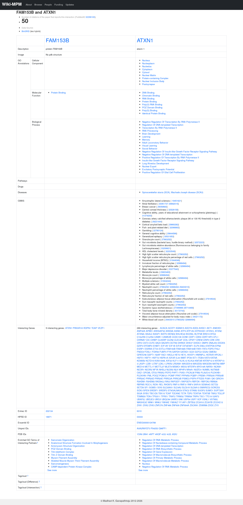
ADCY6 (188, 328)
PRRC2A (168, 378)
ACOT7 (171, 328)
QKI (213, 378)
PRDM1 (202, 375)
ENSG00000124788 (146, 422)
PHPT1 (175, 372)
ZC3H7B (208, 402)
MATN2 (216, 363)
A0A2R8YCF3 (143, 428)
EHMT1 (156, 345)
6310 (139, 411)
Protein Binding (58, 92)
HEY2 (177, 354)
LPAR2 (168, 363)
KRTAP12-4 (208, 360)
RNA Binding (148, 98)
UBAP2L (141, 399)
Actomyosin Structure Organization (68, 445)
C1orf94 (150, 336)
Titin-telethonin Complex (62, 451)
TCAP (94, 328)
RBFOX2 (205, 381)
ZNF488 (167, 405)
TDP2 (189, 393)
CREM (199, 339)
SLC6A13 (194, 387)
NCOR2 (148, 369)
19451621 (176, 200)
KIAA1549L (160, 360)
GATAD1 (184, 351)
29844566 (171, 233)
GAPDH (176, 351)
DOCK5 (221, 342)
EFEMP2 (148, 345)
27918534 (210, 298)
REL (161, 384)
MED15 (140, 366)
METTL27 (159, 366)
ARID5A (169, 330)
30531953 (168, 236)
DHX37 (189, 342)
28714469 (188, 307)
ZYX (216, 405)
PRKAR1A (78, 328)
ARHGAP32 (159, 330)
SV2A (139, 393)
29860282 (173, 224)
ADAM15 (180, 328)
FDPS (211, 348)
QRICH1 (220, 378)
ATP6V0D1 (200, 330)
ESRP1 (140, 348)
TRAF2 (172, 396)
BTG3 (213, 333)
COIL (185, 339)
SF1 (146, 387)
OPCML (147, 372)
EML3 (202, 345)
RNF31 (183, 384)
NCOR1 (140, 369)
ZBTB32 (191, 402)
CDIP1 (192, 336)
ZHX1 (139, 405)
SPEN (146, 390)
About (29, 4)
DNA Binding (148, 92)
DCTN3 (173, 342)
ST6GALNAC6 (175, 390)
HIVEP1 (191, 354)
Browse (38, 4)
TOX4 (149, 396)
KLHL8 (191, 360)
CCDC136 (176, 336)
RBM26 (213, 381)
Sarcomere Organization (62, 439)
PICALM (190, 372)
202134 (49, 411)
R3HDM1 (141, 381)
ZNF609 (175, 405)
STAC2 (185, 390)
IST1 (194, 357)
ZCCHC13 (218, 402)
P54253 (154, 428)
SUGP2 (201, 390)
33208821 (165, 248)
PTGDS (200, 378)
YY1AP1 (183, 402)
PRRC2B (177, 378)
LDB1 (148, 363)
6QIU (174, 434)
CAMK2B (166, 336)
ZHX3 (152, 405)
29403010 (184, 286)
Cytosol (145, 72)
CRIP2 (206, 339)
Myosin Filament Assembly (64, 457)
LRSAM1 (177, 363)
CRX (217, 339)
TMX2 (214, 393)
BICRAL (190, 333)
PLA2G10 (205, 372)
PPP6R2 (186, 375)
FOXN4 (155, 351)
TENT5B (206, 393)
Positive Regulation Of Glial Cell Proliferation (163, 172)
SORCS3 (215, 387)
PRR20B (219, 375)
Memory (146, 139)
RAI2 (167, 381)
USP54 (186, 399)
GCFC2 (198, 351)
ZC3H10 (200, 402)
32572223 (199, 242)
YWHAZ (174, 402)
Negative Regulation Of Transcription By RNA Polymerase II (171, 121)
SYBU (146, 393)
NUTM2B (215, 369)
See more (52, 470)
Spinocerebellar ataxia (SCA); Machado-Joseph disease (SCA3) (172, 192)
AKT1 (209, 328)
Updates (70, 4)
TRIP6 (196, 396)
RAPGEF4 (186, 381)
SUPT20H (218, 390)
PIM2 (197, 372)
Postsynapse (148, 84)
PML (149, 375)
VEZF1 (101, 328)
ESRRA (148, 348)
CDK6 (198, 336)
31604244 (165, 280)
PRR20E (159, 378)
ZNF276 (159, 405)
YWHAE (165, 402)
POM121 (163, 375)
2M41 (145, 434)
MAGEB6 (207, 363)
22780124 (157, 230)
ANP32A (141, 330)
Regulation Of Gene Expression (157, 451)
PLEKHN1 (142, 375)
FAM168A (181, 348)
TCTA (183, 393)
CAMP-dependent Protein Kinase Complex (71, 466)
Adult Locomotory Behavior (155, 142)
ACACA (163, 328)
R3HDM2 (150, 381)
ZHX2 (145, 405)
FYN (169, 351)
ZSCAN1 (194, 405)
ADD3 (195, 328)
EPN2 (218, 345)
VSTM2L (214, 399)
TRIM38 (188, 396)
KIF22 (169, 360)
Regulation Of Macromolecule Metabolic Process (165, 460)
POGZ (155, 375)
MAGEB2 (197, 363)
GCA (191, 351)
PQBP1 (194, 375)
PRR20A (210, 375)
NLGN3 (169, 369)
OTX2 (154, 372)
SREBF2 (163, 390)
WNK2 (158, 402)
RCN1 (155, 384)
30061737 (163, 203)
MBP (222, 363)
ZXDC (211, 405)
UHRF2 (174, 399)
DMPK (205, 342)
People (48, 4)
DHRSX (181, 342)
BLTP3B (198, 333)
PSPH (193, 378)
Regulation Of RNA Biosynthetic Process (162, 448)
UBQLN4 (166, 399)
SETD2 (214, 384)
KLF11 (176, 360)
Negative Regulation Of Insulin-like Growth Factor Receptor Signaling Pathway (179, 151)
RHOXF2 (168, 384)
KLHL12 (183, 360)
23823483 (165, 272)
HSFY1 (147, 357)
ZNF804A (184, 405)
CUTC (152, 342)
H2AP (158, 354)
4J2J (164, 434)
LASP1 (142, 363)
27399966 (178, 307)
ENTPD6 (210, 345)
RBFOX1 (196, 381)
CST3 (145, 342)
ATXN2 (218, 330)
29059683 (162, 206)
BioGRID (26, 31)
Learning (146, 136)
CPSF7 (192, 339)
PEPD (168, 372)
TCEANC (176, 393)
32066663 (174, 227)
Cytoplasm (147, 69)
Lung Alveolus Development (155, 163)
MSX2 (184, 366)
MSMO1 (176, 366)
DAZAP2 (165, 342)
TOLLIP (221, 393)
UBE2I (158, 399)
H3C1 (163, 354)
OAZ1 (139, 372)
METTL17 (149, 366)
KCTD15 (150, 360)
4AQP (158, 434)
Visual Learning (149, 145)
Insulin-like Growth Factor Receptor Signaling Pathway (168, 160)
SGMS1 (153, 387)
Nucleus (146, 60)
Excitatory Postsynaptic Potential (158, 169)
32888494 (181, 263)
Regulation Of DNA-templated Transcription (162, 124)
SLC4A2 (177, 387)
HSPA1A (164, 357)
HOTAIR (210, 354)
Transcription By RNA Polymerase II (159, 127)
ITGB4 (201, 357)
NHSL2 (162, 369)
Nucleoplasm (148, 63)
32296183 (90, 17)
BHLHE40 (180, 333)
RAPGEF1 (176, 381)
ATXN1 (145, 40)
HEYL (183, 354)
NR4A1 (189, 369)
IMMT (183, 357)
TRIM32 (180, 396)
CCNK (185, 336)
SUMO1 (209, 390)
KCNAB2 (141, 360)
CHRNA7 (141, 339)
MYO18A (201, 366)
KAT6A (213, 357)
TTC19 (208, 396)
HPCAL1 (218, 354)
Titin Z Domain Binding (62, 454)
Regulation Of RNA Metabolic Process (160, 439)
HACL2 (170, 354)
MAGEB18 (187, 363)
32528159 (173, 209)
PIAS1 (182, 372)
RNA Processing (150, 130)
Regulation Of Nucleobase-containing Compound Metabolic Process (174, 442)
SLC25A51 (168, 387)
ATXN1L (210, 330)
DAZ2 (158, 342)
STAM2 (193, 390)
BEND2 (171, 333)
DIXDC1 (197, 342)
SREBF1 (154, 390)
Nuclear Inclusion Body (153, 81)
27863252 (166, 239)
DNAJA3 (213, 342)
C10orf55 (141, 336)
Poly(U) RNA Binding (152, 104)
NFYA (155, 369)
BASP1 (156, 333)
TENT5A (197, 393)
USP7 (194, 399)
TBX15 (161, 393)
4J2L (169, 434)
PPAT (178, 375)
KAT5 (207, 357)
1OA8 (139, 434)
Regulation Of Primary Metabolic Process (162, 457)
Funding (58, 4)
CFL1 (215, 336)
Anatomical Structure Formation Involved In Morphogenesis (79, 442)
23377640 (173, 269)
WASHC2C (142, 402)
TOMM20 (141, 396)
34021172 (197, 316)
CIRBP (153, 339)
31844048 (174, 260)
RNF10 (176, 384)
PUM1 (208, 378)
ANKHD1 (217, 328)
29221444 (157, 221)
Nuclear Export (149, 166)
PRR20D (150, 378)
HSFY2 (155, 357)
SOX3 (139, 390)
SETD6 (140, 387)
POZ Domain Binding (152, 107)
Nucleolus (147, 66)
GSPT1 (150, 354)
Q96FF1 (162, 428)
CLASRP (162, 339)
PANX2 (161, 372)
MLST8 (168, 366)
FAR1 (199, 348)
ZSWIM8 (203, 405)
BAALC (148, 333)
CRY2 (139, 342)
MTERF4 (192, 366)
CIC (148, 339)
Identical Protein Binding (153, 113)
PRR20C (141, 378)
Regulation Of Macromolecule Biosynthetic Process (167, 454)
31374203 (146, 215)
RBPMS (141, 384)
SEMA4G (205, 384)
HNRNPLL (200, 354)
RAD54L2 (159, 381)
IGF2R (172, 357)
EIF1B (172, 345)
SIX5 (159, 387)
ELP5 (196, 345)
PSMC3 (186, 378)
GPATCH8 (141, 354)
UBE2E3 (150, 399)
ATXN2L (141, 333)
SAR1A (197, 384)
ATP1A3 (190, 330)
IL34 (178, 357)
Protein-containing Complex (155, 78)
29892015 (173, 203)
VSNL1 (205, 399)
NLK (176, 369)
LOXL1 (162, 363)
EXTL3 (162, 348)
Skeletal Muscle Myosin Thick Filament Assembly (75, 460)
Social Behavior (149, 148)
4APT (151, 434)
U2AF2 (215, 396)
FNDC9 (140, 351)
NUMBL (206, 369)
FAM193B (191, 348)
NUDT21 (198, 369)
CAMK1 (158, 336)
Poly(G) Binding (149, 110)
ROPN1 (87, 328)
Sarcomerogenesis (60, 463)
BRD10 (206, 333)
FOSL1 (147, 351)
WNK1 (151, 402)
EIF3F (179, 345)
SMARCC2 (205, 387)
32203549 (170, 251)
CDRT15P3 (207, 336)
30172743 (179, 310)
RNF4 (190, 384)
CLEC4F (178, 339)
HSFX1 (140, 357)
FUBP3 (163, 351)
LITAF (155, 363)
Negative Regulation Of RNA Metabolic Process (165, 466)
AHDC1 (202, 328)
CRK (212, 339)
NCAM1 (217, 366)
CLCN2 (170, 339)
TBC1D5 (153, 393)
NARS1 (209, 366)
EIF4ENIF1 (187, 345)
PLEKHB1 (216, 372)
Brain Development (151, 133)
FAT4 (204, 348)
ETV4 (155, 348)
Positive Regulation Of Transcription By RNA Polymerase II (170, 157)
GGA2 (205, 351)
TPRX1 (164, 396)
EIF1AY (164, 345)
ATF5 (183, 330)
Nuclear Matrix (149, 75)
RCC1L (148, 384)
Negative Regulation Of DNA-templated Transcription (167, 154)
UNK (180, 399)
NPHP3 (182, 369)
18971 (49, 416)
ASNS (177, 330)
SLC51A (186, 387)
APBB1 (149, 330)
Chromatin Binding (151, 95)
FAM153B (57, 40)
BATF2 (164, 333)
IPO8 (189, 357)
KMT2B (198, 360)
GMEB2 (213, 351)
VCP (199, 399)
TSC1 (202, 396)
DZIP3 (140, 345)
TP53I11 (156, 396)
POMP (171, 375)
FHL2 (217, 348)
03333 (140, 416)
